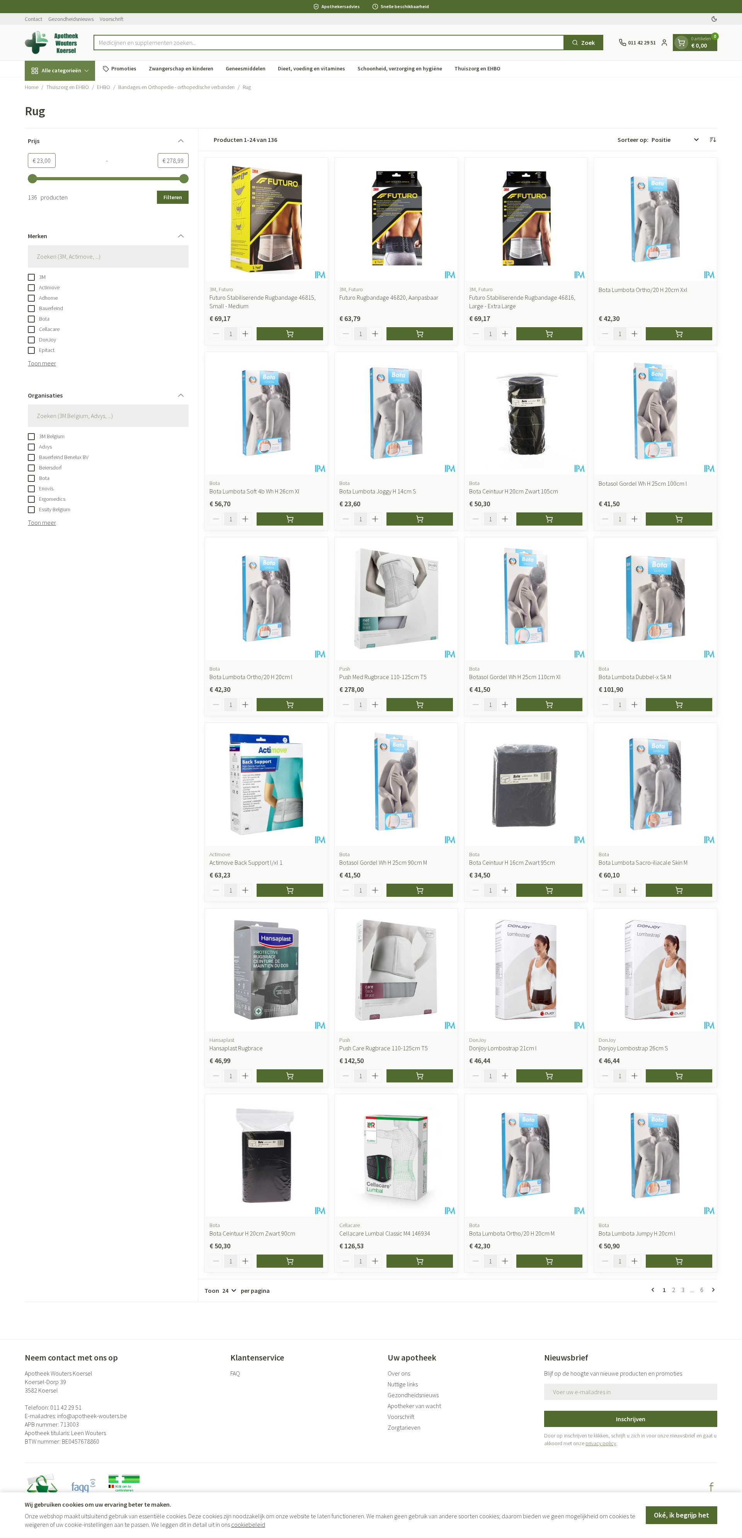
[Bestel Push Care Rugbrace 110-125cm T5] (419, 1075)
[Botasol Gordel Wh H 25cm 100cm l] (655, 413)
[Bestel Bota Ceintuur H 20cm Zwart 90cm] (290, 1261)
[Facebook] (711, 1487)
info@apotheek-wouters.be (92, 1416)
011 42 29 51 (66, 1407)
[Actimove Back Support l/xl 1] (266, 784)
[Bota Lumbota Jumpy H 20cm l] (655, 1155)
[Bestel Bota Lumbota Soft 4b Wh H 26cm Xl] (290, 519)
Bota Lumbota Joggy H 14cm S (377, 491)
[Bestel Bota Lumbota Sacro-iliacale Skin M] (679, 890)
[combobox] (329, 42)
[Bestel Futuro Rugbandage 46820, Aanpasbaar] (419, 333)
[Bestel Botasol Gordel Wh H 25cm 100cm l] (679, 519)
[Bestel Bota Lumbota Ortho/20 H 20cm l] (290, 704)
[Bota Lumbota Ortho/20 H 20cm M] (526, 1155)
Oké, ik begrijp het (681, 1515)
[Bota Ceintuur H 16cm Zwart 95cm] (526, 784)
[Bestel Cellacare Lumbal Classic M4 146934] (419, 1261)
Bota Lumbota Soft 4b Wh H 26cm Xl (254, 491)
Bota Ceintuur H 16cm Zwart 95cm (512, 862)
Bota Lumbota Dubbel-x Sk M (635, 677)
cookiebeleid (248, 1524)
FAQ (235, 1373)
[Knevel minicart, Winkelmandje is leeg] (681, 43)
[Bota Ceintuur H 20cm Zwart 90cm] (266, 1155)
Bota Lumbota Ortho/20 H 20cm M (512, 1233)
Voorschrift (112, 18)
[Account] (664, 42)
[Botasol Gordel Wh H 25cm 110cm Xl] (526, 598)
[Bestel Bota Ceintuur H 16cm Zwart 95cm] (549, 890)
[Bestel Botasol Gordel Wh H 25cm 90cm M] (419, 890)
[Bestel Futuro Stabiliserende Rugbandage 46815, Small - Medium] (290, 333)
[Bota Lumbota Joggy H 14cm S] (396, 413)
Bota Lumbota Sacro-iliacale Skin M (643, 862)
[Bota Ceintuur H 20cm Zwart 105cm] (526, 413)
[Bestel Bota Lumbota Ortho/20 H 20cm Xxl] (679, 333)
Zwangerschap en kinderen (181, 68)
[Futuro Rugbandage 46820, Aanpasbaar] (396, 219)
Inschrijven (630, 1419)
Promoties (123, 68)
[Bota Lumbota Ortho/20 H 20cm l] (266, 598)
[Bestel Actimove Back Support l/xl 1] (290, 890)
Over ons (399, 1373)
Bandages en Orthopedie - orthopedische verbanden (176, 87)
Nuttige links (403, 1384)
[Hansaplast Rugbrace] (266, 969)
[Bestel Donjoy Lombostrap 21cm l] (549, 1075)
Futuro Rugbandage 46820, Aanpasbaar (388, 297)
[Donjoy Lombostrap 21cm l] (526, 969)
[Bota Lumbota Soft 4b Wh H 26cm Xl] (266, 413)
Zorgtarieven (404, 1427)
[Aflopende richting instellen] (712, 139)
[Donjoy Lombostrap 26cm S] (655, 969)
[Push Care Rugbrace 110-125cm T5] (396, 969)
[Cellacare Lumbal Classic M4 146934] (396, 1155)
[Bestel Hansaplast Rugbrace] (290, 1075)
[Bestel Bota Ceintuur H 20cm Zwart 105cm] (549, 519)
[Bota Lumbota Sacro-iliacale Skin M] (655, 784)
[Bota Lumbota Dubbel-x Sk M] (655, 598)
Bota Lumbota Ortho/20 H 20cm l (251, 677)
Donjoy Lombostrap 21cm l (503, 1048)
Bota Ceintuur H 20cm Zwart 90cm (252, 1233)
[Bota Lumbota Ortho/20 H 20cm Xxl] (655, 219)
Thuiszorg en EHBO (477, 68)
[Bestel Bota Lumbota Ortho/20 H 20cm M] (549, 1261)
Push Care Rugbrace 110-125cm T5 (383, 1048)
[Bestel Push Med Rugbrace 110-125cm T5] (419, 704)
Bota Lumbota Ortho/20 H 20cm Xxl (643, 290)
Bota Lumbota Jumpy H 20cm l (637, 1233)
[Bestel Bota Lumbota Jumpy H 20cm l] (679, 1261)
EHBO (103, 87)
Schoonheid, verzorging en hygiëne (399, 68)
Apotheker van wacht (414, 1406)
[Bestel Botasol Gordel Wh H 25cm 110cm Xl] (549, 704)
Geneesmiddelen (245, 68)
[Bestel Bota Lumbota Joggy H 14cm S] (419, 519)
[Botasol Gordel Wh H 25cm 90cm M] (396, 784)
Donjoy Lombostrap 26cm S (633, 1048)
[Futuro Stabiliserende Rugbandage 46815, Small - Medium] (266, 219)
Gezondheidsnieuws (71, 18)
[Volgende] (711, 1290)
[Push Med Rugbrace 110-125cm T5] (396, 598)
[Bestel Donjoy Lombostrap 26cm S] (679, 1075)
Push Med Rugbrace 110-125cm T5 (383, 677)
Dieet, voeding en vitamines (311, 68)
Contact (33, 18)
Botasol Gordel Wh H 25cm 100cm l (643, 483)
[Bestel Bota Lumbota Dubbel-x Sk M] (679, 704)
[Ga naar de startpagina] (51, 42)
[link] (654, 1290)
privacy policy (600, 1443)
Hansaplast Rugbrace (236, 1048)
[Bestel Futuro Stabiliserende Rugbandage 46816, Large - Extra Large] (549, 333)
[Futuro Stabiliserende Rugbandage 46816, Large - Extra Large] (526, 219)
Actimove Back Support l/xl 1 (246, 862)
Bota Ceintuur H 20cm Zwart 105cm (513, 491)
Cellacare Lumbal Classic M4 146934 (384, 1233)
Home (31, 87)
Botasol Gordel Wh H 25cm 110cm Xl (515, 677)
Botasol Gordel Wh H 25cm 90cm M (383, 862)
